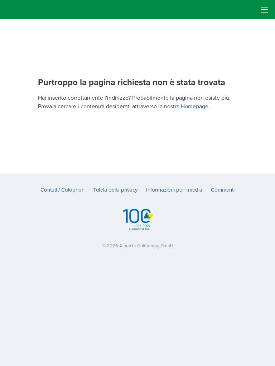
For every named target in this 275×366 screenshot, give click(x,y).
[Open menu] (264, 9)
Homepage (194, 106)
